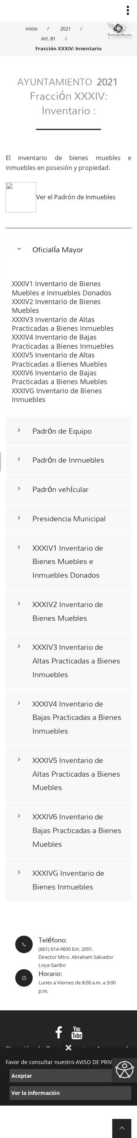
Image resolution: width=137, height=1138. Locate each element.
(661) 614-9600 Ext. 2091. (65, 949)
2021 (65, 28)
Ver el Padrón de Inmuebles (76, 197)
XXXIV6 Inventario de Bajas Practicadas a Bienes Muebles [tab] (76, 830)
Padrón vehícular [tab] (60, 489)
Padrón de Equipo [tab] (62, 431)
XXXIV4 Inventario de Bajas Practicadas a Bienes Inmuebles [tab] (76, 717)
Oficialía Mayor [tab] (57, 249)
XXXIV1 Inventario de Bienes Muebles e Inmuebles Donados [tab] (67, 561)
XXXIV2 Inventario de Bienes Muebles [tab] (67, 611)
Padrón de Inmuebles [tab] (68, 460)
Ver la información (35, 1092)
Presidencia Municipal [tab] (69, 518)
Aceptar (21, 1075)
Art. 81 (48, 38)
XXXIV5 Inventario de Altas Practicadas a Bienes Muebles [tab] (76, 773)
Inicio (31, 28)
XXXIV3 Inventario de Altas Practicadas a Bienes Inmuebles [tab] (76, 660)
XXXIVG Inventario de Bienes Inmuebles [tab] (68, 879)
